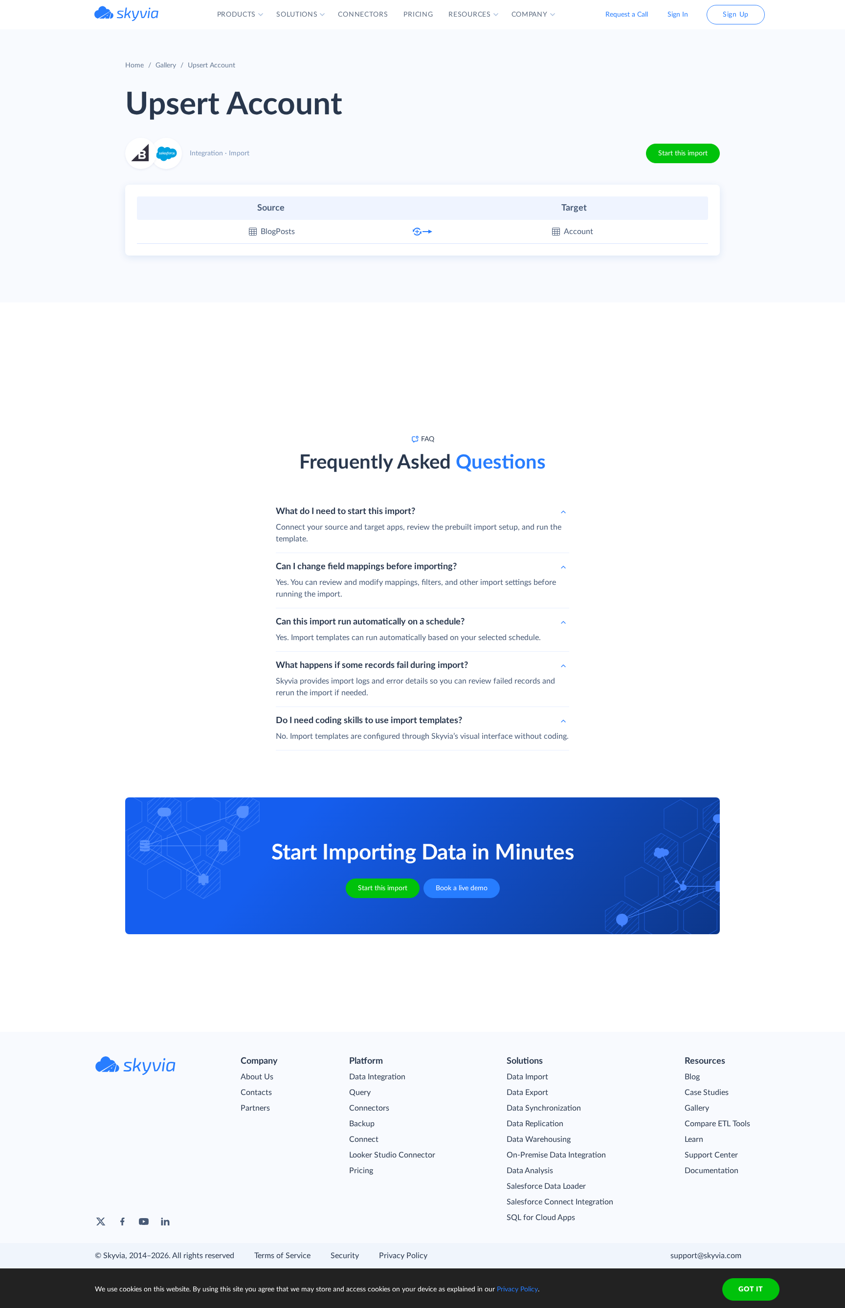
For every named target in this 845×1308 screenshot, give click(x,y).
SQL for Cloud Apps (541, 1218)
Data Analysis (530, 1171)
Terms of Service (282, 1256)
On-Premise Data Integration (556, 1155)
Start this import (683, 153)
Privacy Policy (403, 1256)
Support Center (711, 1155)
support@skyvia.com (705, 1256)
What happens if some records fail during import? (372, 665)
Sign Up (736, 14)
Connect (363, 1139)
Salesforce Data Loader (546, 1186)
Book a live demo (462, 888)
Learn (694, 1139)
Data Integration (377, 1077)
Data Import (527, 1077)
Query (360, 1092)
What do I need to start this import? (345, 511)
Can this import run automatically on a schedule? (370, 622)
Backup (362, 1124)
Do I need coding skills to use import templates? (369, 720)
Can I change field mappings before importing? (366, 566)
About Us (257, 1077)
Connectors (369, 1108)
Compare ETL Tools (717, 1124)
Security (345, 1256)
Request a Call (626, 14)
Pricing (361, 1171)
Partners (255, 1108)
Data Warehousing (539, 1139)
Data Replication (535, 1124)
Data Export (527, 1092)
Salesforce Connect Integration (560, 1202)
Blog (692, 1077)
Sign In (677, 14)
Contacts (256, 1092)
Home (134, 65)
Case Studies (707, 1092)
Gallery (166, 65)
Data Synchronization (544, 1108)
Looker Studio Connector (392, 1155)
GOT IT (750, 1289)
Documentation (711, 1171)
